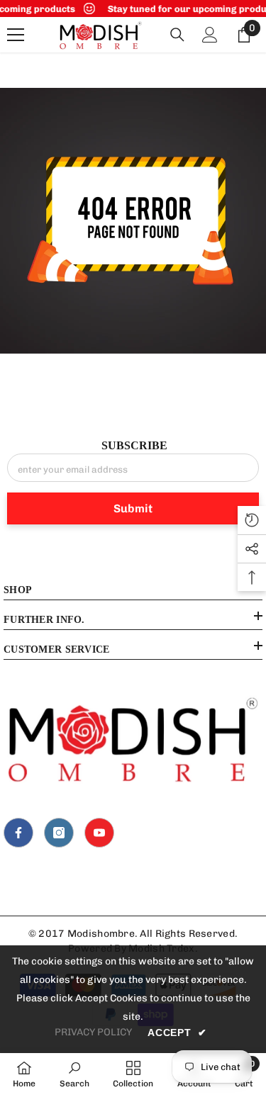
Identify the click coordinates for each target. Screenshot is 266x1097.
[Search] (177, 34)
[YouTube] (99, 833)
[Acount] (210, 35)
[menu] (15, 34)
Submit (133, 508)
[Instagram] (59, 833)
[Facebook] (18, 833)
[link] (133, 221)
